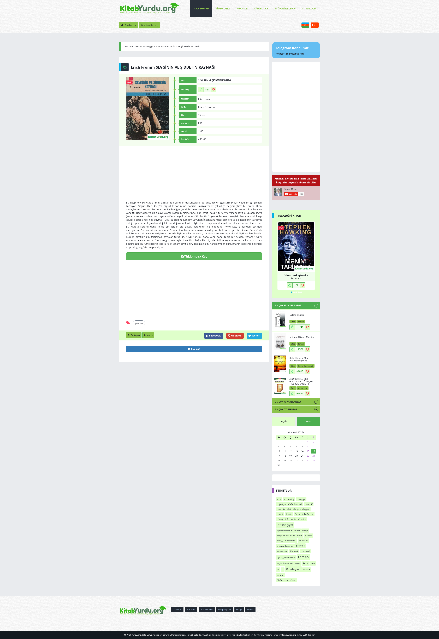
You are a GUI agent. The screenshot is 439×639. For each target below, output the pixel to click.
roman (303, 556)
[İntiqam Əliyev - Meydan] (280, 341)
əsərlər (306, 569)
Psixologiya (148, 46)
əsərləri (280, 575)
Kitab (138, 46)
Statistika (191, 609)
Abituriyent (302, 388)
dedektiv (281, 509)
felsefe (289, 514)
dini (289, 509)
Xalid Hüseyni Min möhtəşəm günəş (298, 359)
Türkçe (201, 115)
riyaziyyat (305, 550)
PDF (129, 82)
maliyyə (308, 535)
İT (282, 569)
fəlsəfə (305, 514)
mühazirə (303, 540)
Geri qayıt (135, 335)
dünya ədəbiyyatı (301, 509)
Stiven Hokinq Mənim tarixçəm (296, 276)
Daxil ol (128, 25)
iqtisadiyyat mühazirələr (288, 530)
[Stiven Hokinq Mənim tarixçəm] (296, 246)
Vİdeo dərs (223, 8)
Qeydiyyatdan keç (149, 25)
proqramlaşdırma (285, 545)
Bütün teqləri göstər (286, 580)
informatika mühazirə (295, 519)
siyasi (297, 563)
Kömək (250, 609)
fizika (297, 514)
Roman (301, 321)
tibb (313, 563)
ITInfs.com (309, 8)
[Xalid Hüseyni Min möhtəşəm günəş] (280, 364)
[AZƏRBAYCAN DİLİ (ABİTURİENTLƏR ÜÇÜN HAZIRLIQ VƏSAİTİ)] (280, 386)
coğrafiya (281, 504)
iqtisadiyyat (285, 525)
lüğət (299, 535)
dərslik (280, 514)
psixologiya (282, 550)
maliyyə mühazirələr (286, 540)
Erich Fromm (204, 98)
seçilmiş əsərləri (285, 563)
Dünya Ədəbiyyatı (305, 366)
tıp (278, 569)
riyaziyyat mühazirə (286, 557)
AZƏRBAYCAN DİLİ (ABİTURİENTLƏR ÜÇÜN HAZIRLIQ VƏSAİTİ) (301, 381)
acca (279, 499)
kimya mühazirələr (286, 535)
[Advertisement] (194, 177)
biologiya (301, 499)
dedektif (308, 504)
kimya (305, 530)
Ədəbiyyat (293, 569)
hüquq (280, 519)
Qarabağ (294, 550)
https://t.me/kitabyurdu (290, 53)
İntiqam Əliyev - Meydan (302, 337)
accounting (289, 499)
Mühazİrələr (284, 8)
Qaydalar (177, 609)
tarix (306, 563)
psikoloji (139, 323)
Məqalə (242, 8)
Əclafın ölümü (296, 314)
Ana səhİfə (201, 8)
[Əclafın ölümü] (280, 319)
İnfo (148, 335)
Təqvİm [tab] (284, 421)
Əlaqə (239, 609)
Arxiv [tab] (308, 421)
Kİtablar (260, 8)
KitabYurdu (128, 46)
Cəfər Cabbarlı (295, 504)
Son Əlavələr (207, 609)
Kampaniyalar (224, 609)
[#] (149, 8)
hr (312, 514)
